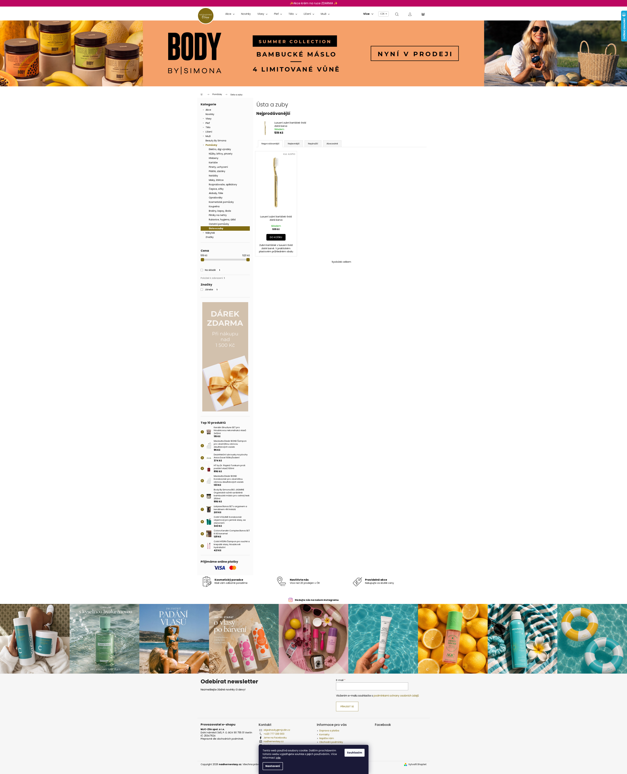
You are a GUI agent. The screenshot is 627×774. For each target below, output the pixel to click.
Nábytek (210, 232)
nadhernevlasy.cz (274, 741)
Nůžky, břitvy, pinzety (220, 153)
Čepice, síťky (216, 189)
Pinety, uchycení (218, 167)
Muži (208, 136)
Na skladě (212, 270)
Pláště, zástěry (217, 171)
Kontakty (324, 734)
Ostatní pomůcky (219, 224)
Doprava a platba (329, 730)
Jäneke (211, 289)
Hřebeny (213, 158)
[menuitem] (230, 13)
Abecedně (332, 143)
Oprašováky (215, 197)
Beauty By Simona (216, 140)
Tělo (208, 127)
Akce (208, 109)
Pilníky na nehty (218, 215)
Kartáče (213, 162)
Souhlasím (354, 753)
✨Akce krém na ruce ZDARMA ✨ (314, 3)
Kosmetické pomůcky (221, 202)
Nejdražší (313, 143)
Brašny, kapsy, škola (220, 211)
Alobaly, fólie (216, 193)
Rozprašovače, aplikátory (223, 184)
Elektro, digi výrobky (220, 149)
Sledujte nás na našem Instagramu (317, 600)
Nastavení (272, 766)
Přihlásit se (347, 706)
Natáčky (213, 175)
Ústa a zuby (216, 228)
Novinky (210, 114)
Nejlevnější (293, 143)
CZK (382, 13)
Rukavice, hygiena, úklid (222, 219)
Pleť (208, 123)
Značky (210, 237)
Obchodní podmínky (331, 742)
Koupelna (214, 206)
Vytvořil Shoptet (417, 764)
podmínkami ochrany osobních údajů (396, 695)
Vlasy (208, 118)
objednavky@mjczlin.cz (277, 730)
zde (278, 758)
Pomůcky (211, 145)
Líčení (209, 131)
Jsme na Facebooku (275, 737)
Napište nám (326, 738)
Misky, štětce (216, 180)
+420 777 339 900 (274, 733)
